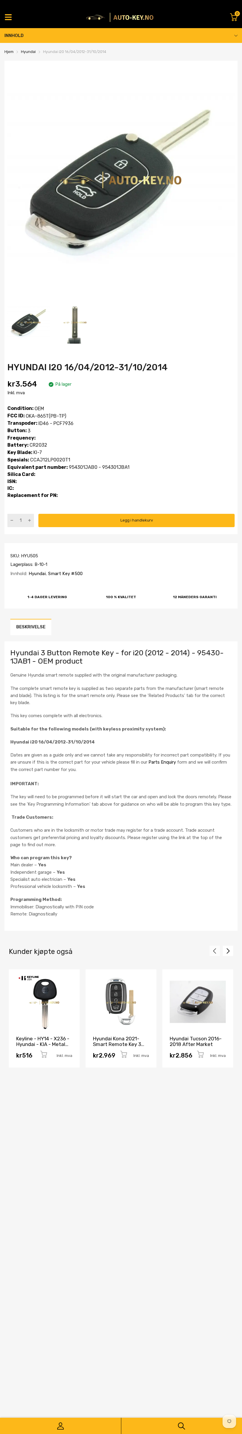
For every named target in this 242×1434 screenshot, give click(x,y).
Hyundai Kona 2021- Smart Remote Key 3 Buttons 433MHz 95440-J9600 (117, 1047)
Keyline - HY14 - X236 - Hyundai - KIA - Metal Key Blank (42, 1044)
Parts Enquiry (162, 762)
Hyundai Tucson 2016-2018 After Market (196, 1041)
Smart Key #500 (65, 573)
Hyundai (36, 573)
